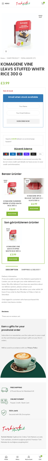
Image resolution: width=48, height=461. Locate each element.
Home (3, 58)
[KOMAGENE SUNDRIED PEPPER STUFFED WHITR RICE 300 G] (12, 188)
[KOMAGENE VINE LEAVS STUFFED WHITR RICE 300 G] (13, 235)
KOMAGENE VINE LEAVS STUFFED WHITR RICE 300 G (13, 248)
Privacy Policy (32, 348)
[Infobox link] (23, 389)
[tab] (12, 269)
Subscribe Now (23, 121)
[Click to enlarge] (6, 51)
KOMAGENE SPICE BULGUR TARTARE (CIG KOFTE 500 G (34, 198)
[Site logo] (23, 3)
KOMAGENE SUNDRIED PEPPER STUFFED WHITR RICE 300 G (12, 203)
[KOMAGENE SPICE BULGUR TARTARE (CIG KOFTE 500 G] (34, 186)
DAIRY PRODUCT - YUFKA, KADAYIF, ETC (21, 58)
